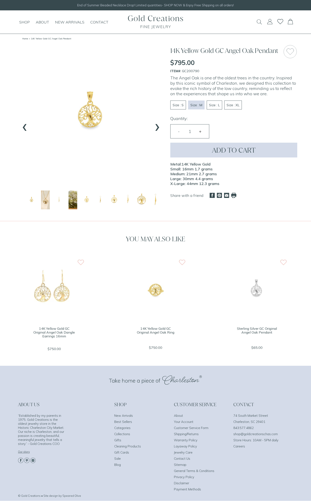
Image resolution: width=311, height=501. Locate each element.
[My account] (270, 23)
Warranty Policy (185, 440)
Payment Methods (187, 489)
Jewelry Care (183, 452)
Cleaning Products (127, 446)
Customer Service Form (191, 428)
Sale (117, 459)
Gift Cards (121, 452)
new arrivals (69, 22)
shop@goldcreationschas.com (255, 434)
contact (99, 22)
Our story (24, 451)
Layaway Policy (185, 446)
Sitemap (180, 465)
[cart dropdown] (290, 23)
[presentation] (24, 125)
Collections (122, 434)
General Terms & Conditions (194, 471)
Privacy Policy (184, 477)
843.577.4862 (243, 428)
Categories (122, 428)
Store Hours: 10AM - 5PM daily (255, 440)
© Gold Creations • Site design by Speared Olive (49, 495)
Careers (239, 446)
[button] (31, 199)
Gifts (117, 440)
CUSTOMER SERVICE (195, 404)
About (178, 416)
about (42, 22)
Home (25, 38)
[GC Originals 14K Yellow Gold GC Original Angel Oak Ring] (155, 320)
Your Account (183, 422)
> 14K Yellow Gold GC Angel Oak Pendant (50, 38)
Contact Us (182, 459)
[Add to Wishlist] (290, 51)
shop (24, 22)
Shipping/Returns (186, 434)
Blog (117, 465)
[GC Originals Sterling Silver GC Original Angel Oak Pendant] (257, 320)
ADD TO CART (234, 150)
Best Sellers (123, 422)
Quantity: (179, 118)
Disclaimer (181, 483)
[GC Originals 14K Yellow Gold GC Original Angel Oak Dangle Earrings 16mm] (54, 320)
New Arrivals (123, 416)
